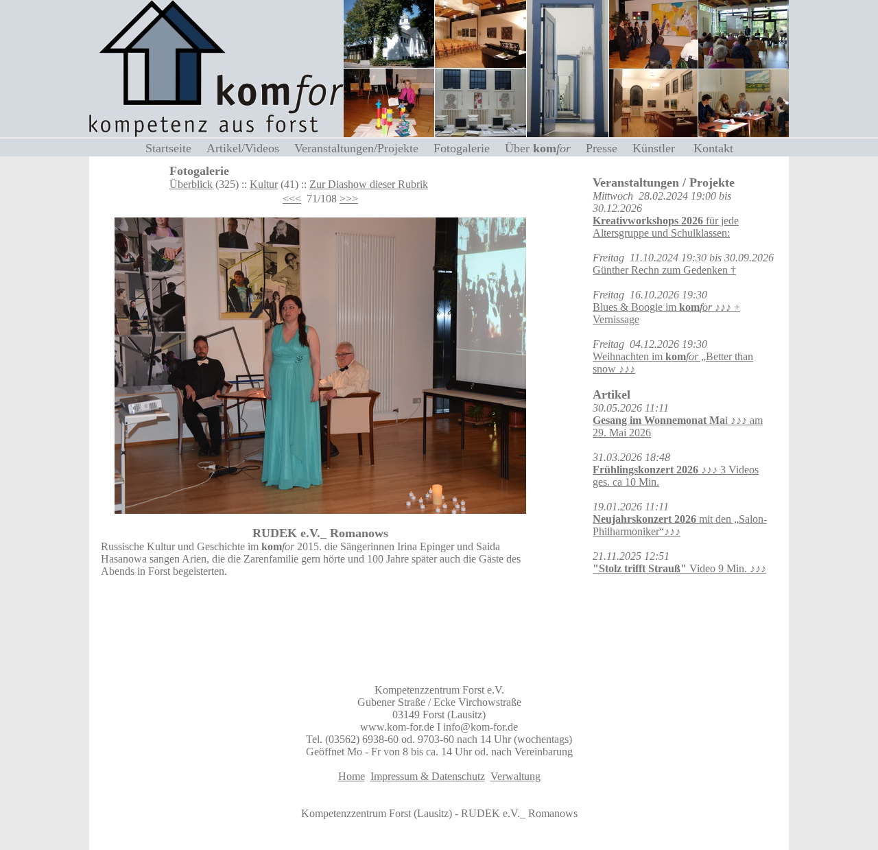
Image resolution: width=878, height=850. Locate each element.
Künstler (660, 148)
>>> (349, 198)
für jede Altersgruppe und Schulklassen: (666, 227)
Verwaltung (515, 776)
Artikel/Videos (247, 148)
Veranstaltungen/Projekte (361, 148)
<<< (292, 198)
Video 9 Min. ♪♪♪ (679, 568)
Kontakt (713, 148)
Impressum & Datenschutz (427, 776)
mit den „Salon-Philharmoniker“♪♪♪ (680, 525)
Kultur (264, 184)
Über (538, 148)
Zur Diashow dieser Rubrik (368, 184)
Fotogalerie (467, 148)
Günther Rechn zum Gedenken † (664, 270)
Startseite (173, 148)
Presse (607, 148)
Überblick (191, 184)
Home (351, 776)
